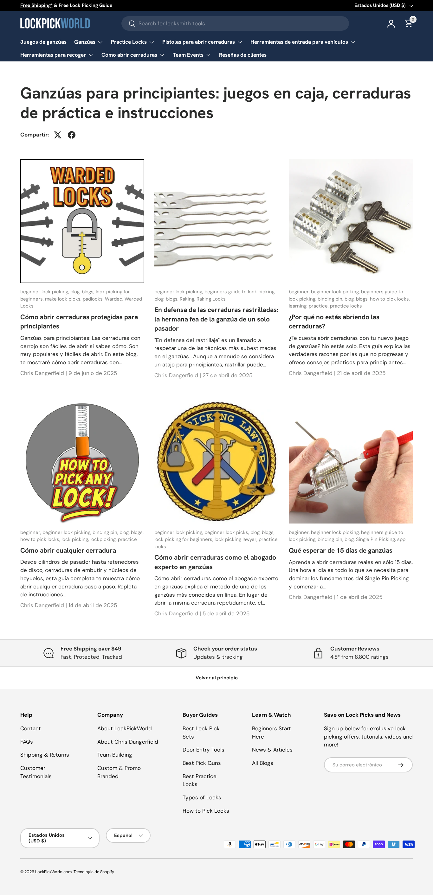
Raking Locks (211, 299)
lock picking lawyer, (237, 539)
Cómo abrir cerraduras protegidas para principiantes (79, 321)
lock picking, (75, 539)
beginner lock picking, (45, 292)
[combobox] (235, 23)
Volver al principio (217, 678)
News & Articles (272, 749)
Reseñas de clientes (243, 54)
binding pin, (331, 299)
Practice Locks (129, 41)
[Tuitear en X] (58, 135)
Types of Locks (202, 797)
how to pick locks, (390, 299)
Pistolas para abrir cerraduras (198, 41)
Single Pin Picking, (376, 539)
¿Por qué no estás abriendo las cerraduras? (334, 321)
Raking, (188, 299)
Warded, (115, 299)
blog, (76, 292)
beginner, (300, 292)
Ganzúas (84, 41)
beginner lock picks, (227, 532)
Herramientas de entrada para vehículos (299, 41)
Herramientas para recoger (53, 54)
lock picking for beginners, (184, 539)
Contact (30, 728)
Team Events (188, 54)
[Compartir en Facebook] (72, 135)
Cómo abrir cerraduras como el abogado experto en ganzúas (215, 562)
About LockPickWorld (124, 728)
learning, (299, 306)
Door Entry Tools (203, 749)
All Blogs (262, 762)
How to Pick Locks (206, 810)
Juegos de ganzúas (43, 41)
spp (401, 539)
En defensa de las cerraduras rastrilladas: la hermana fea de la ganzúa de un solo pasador (216, 319)
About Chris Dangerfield (127, 741)
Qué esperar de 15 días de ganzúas (340, 550)
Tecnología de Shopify (94, 871)
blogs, (89, 292)
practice (127, 539)
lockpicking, (104, 539)
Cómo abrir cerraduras (129, 54)
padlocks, (94, 299)
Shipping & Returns (44, 754)
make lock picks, (64, 299)
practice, (319, 306)
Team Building (114, 754)
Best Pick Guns (202, 762)
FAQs (26, 741)
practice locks (346, 306)
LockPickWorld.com (53, 871)
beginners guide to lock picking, (239, 292)
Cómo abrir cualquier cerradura (68, 550)
